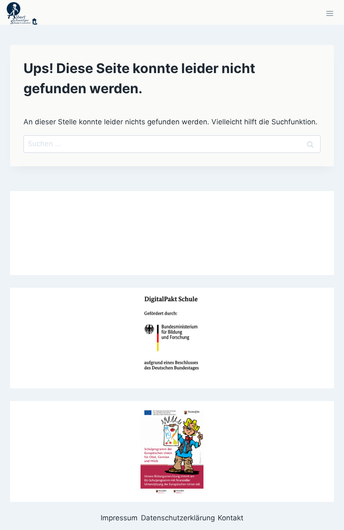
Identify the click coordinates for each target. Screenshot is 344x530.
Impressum (119, 518)
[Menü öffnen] (329, 13)
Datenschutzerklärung (178, 518)
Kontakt (230, 518)
